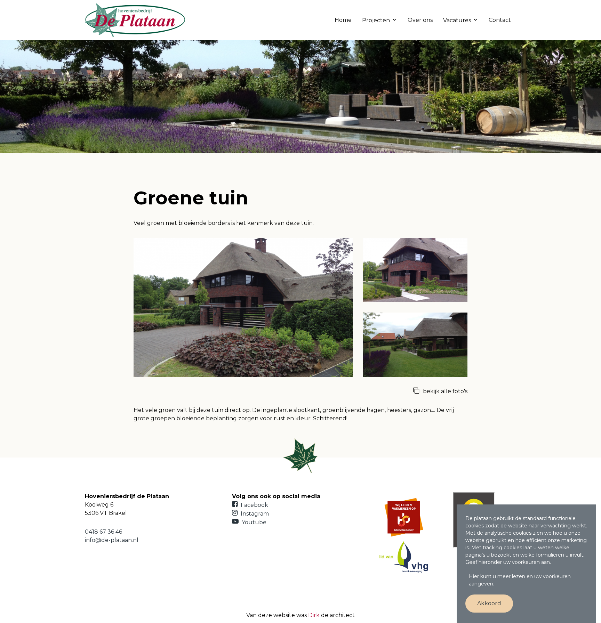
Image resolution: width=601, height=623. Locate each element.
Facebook (253, 505)
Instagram (254, 513)
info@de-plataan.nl (111, 540)
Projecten (376, 20)
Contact (500, 20)
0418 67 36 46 (103, 531)
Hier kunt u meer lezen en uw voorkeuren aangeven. (520, 580)
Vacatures (457, 20)
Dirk (314, 615)
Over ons (420, 20)
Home (343, 20)
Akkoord (489, 603)
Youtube (253, 522)
